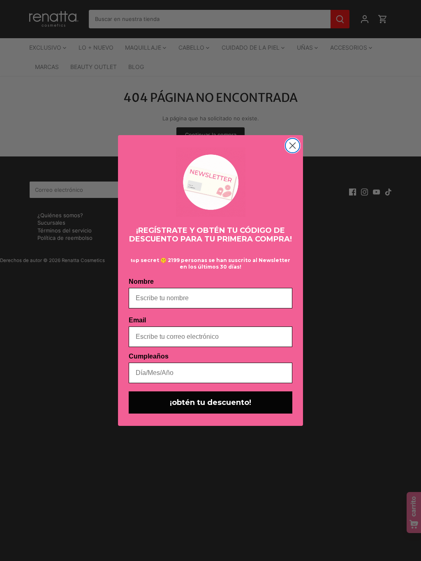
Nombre (141, 281)
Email (137, 320)
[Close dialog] (292, 145)
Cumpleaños (149, 356)
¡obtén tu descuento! (210, 402)
